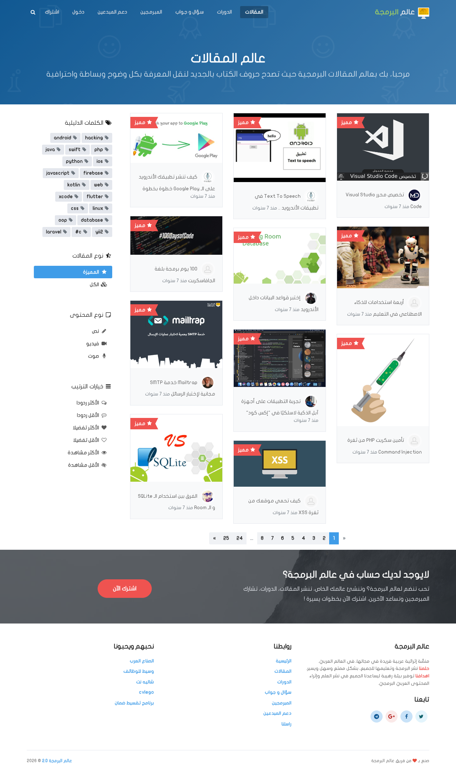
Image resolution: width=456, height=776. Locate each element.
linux (98, 208)
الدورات (224, 12)
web (98, 184)
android (62, 137)
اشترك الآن (124, 588)
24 (240, 538)
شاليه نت (145, 681)
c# (78, 231)
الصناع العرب (142, 660)
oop (62, 220)
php (98, 149)
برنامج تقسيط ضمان (134, 702)
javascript (57, 173)
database (92, 220)
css (75, 208)
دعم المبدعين (112, 12)
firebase (93, 173)
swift (75, 149)
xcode (66, 196)
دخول (78, 12)
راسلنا (286, 723)
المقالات (254, 12)
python (74, 161)
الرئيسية (283, 660)
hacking (94, 137)
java (50, 149)
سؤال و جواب (189, 12)
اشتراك (52, 12)
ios (100, 161)
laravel (53, 231)
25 (226, 538)
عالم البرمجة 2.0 (57, 761)
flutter (95, 196)
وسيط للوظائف (138, 671)
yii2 (99, 231)
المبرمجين (151, 12)
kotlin (73, 184)
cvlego (146, 692)
